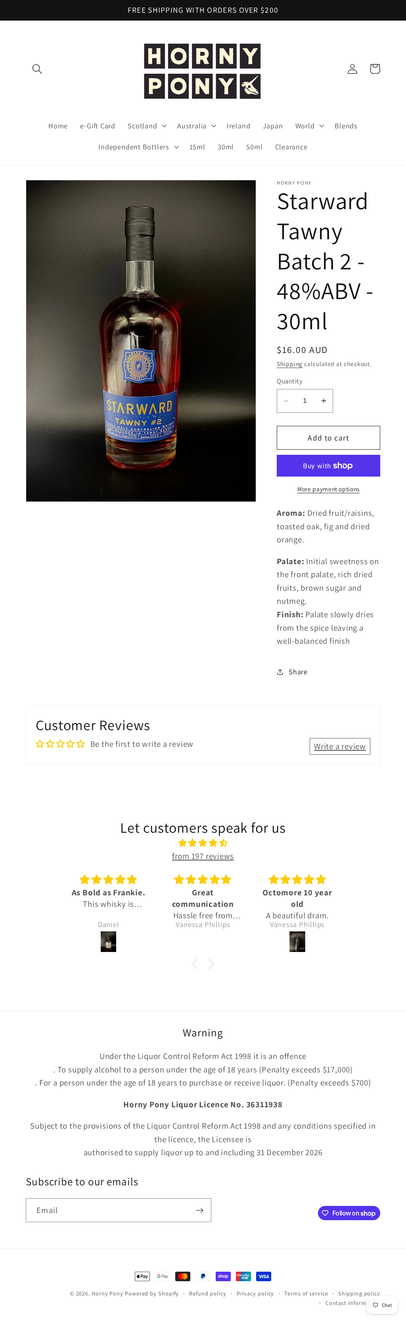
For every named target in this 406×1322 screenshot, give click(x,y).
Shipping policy (359, 1293)
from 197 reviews (203, 856)
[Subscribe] (199, 1210)
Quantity (290, 381)
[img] (203, 843)
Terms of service (306, 1293)
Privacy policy (255, 1293)
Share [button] (298, 671)
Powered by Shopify (152, 1293)
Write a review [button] (340, 746)
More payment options (328, 489)
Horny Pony (108, 1293)
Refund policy (207, 1293)
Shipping (290, 364)
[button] (37, 68)
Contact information (353, 1303)
